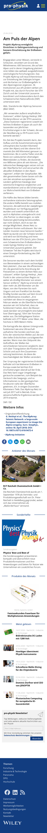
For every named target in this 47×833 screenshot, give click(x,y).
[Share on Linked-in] (16, 441)
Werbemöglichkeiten (13, 805)
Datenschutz (9, 798)
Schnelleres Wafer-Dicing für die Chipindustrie (29, 668)
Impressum (8, 802)
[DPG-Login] (38, 6)
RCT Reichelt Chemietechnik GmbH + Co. (22, 487)
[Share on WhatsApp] (22, 441)
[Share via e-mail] (28, 441)
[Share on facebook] (4, 441)
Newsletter (8, 816)
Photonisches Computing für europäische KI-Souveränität (29, 701)
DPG (5, 778)
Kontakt (7, 812)
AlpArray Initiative (15, 434)
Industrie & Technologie (15, 771)
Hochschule (9, 781)
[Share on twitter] (10, 441)
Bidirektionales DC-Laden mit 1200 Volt (29, 637)
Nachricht (30, 630)
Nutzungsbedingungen (14, 809)
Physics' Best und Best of (16, 552)
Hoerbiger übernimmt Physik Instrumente (27, 653)
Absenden (36, 738)
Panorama (8, 774)
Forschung (8, 768)
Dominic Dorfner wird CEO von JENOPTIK (29, 684)
